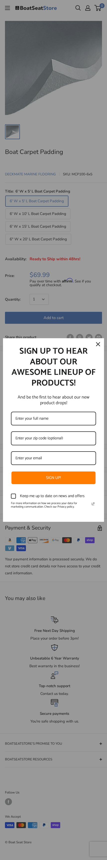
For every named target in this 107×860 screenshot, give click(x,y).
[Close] (98, 344)
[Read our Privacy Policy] (93, 504)
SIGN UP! (53, 477)
